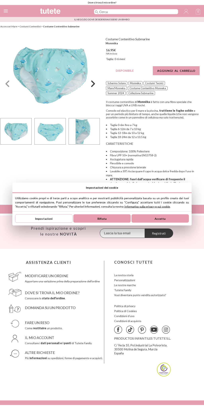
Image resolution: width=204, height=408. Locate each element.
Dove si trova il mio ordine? (102, 2)
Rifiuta (102, 218)
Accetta (160, 218)
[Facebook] (118, 330)
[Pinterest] (142, 330)
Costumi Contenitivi (30, 26)
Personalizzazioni (124, 280)
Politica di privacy (124, 306)
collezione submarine (140, 93)
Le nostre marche (125, 285)
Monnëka (112, 43)
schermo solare (117, 83)
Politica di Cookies (125, 310)
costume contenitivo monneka (147, 88)
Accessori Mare (8, 26)
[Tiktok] (130, 330)
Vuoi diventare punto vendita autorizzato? (140, 295)
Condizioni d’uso (124, 315)
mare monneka (116, 88)
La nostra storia (123, 275)
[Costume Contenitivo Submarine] (50, 74)
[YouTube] (154, 330)
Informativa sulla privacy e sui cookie (147, 206)
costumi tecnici (154, 83)
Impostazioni (44, 218)
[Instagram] (166, 330)
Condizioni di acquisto (127, 320)
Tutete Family (122, 290)
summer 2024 (116, 93)
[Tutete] (61, 11)
